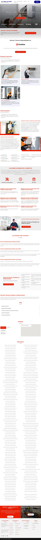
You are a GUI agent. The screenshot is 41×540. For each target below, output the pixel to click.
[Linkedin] (7, 536)
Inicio (15, 1)
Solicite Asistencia (37, 2)
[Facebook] (2, 536)
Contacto (15, 2)
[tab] (3, 327)
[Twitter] (4, 536)
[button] (22, 1)
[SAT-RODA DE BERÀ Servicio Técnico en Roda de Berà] (7, 2)
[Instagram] (5, 536)
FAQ (28, 1)
